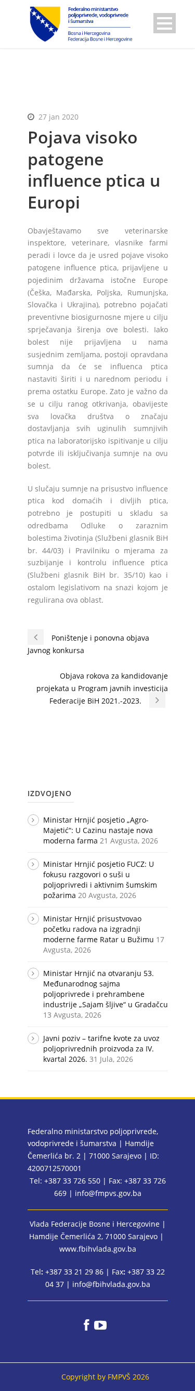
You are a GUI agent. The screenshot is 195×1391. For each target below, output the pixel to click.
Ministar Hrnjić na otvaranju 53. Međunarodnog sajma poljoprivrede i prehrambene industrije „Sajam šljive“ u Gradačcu (105, 988)
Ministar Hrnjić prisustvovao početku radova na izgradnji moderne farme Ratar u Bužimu (98, 929)
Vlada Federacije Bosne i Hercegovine (95, 1224)
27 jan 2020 (58, 117)
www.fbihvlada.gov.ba (97, 1249)
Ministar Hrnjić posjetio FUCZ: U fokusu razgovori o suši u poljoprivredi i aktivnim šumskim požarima (100, 879)
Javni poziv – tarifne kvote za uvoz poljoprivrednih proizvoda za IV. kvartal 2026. (101, 1048)
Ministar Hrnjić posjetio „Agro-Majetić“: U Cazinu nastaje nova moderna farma (98, 830)
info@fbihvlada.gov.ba (111, 1284)
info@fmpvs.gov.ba (108, 1193)
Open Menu (164, 23)
